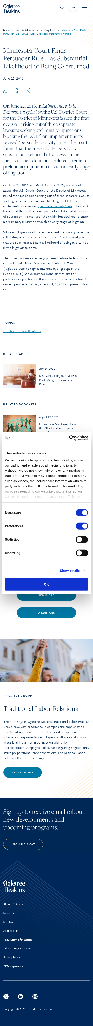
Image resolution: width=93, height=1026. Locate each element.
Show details (70, 570)
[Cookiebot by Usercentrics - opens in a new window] (69, 438)
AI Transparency (13, 966)
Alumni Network (13, 904)
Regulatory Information (17, 939)
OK (46, 584)
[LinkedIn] (20, 996)
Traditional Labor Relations (22, 330)
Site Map (8, 922)
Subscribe (9, 913)
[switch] (82, 526)
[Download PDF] (5, 90)
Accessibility (10, 930)
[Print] (17, 90)
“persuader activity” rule (55, 206)
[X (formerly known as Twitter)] (6, 996)
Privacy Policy (11, 957)
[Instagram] (35, 996)
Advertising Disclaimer (17, 948)
